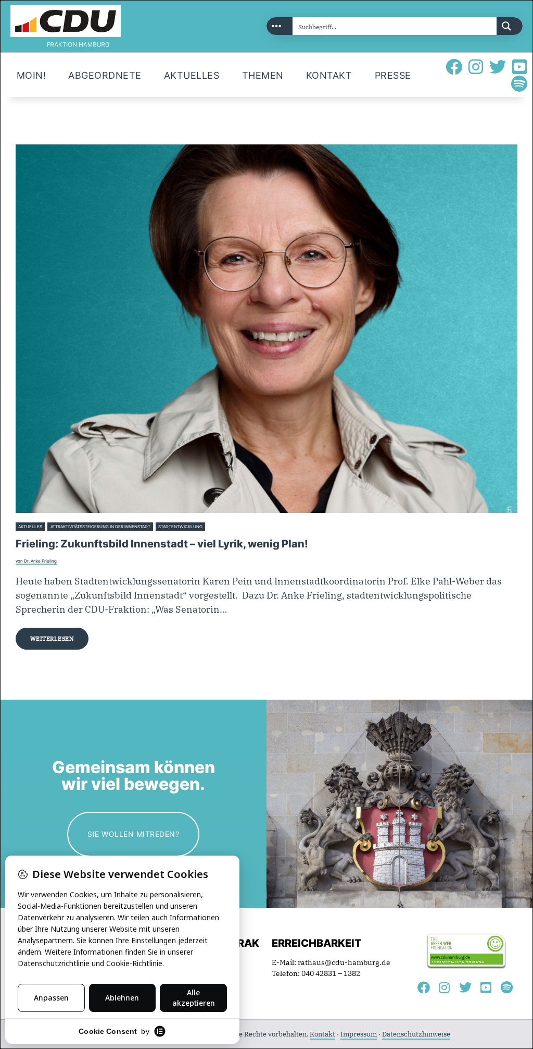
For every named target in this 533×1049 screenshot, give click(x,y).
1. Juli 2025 (219, 526)
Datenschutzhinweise (416, 1034)
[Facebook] (454, 66)
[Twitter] (497, 66)
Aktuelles (30, 526)
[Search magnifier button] (510, 26)
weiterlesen (52, 638)
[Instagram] (475, 66)
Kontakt (322, 1034)
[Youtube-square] (519, 66)
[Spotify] (519, 83)
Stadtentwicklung (180, 526)
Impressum (358, 1034)
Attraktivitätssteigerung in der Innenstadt (100, 526)
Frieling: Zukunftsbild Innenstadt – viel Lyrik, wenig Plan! (162, 544)
